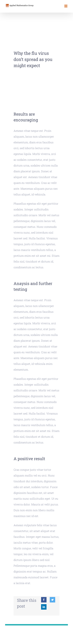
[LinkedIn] (43, 606)
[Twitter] (52, 599)
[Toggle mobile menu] (66, 6)
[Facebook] (43, 599)
